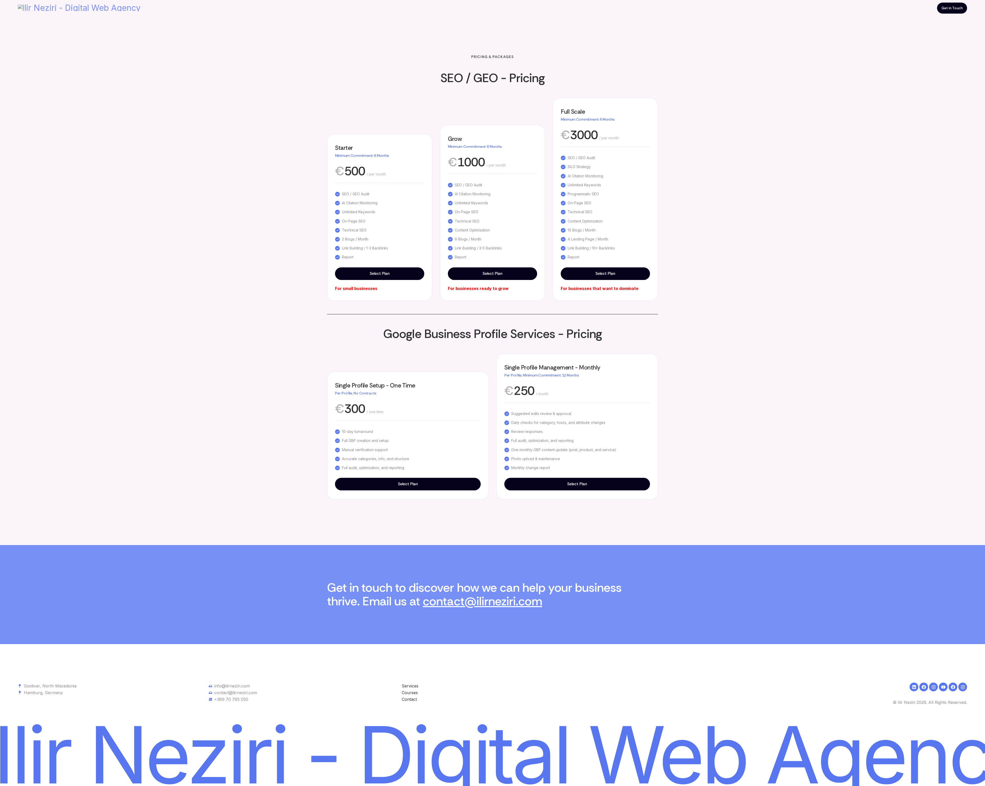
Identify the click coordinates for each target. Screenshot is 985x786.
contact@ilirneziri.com (482, 601)
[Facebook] (923, 687)
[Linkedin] (914, 687)
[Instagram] (933, 687)
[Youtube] (943, 687)
